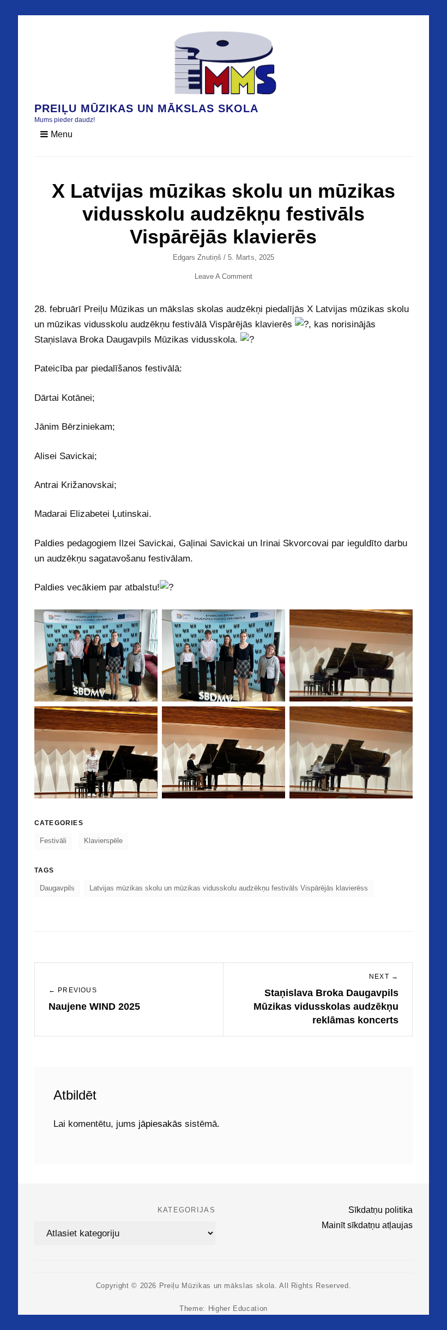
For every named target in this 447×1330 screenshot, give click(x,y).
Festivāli (53, 841)
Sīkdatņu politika (380, 1210)
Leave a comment (224, 276)
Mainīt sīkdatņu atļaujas (367, 1225)
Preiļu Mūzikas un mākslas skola (146, 108)
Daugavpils (57, 888)
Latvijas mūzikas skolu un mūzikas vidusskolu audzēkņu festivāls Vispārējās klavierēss (228, 888)
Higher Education (238, 1308)
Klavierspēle (103, 841)
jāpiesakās (160, 1124)
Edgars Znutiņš (197, 257)
